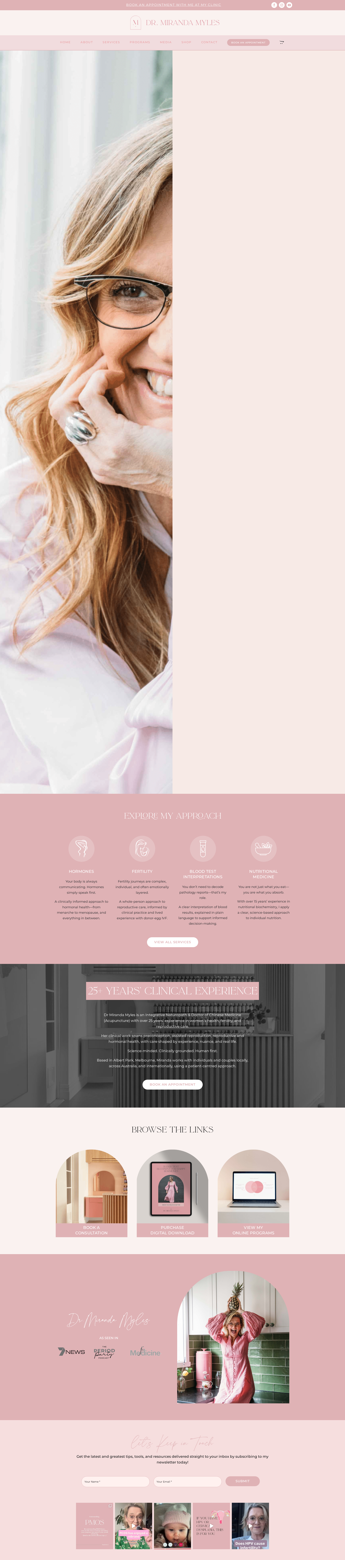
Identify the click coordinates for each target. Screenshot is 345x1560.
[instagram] (282, 5)
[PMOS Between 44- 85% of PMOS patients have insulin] (133, 1526)
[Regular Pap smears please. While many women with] (250, 1526)
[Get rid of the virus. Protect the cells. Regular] (211, 1526)
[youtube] (289, 5)
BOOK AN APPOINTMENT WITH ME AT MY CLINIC (173, 5)
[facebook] (274, 5)
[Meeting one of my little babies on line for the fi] (172, 1526)
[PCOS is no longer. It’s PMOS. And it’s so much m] (94, 1526)
